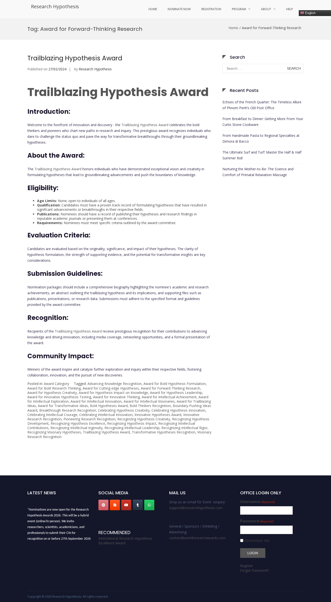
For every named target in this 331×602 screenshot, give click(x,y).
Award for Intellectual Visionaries (149, 401)
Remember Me (256, 540)
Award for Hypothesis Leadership (176, 392)
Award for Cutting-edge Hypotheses (111, 388)
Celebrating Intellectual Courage (52, 414)
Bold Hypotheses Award (109, 405)
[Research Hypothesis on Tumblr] (138, 505)
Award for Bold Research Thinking (54, 388)
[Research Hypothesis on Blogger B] (115, 505)
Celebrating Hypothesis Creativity (124, 410)
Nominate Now (179, 9)
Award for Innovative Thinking (116, 397)
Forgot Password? (254, 570)
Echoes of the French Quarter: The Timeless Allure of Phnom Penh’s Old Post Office (261, 105)
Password (257, 521)
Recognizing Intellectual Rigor (184, 427)
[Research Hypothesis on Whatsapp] (149, 505)
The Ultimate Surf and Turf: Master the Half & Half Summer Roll (261, 155)
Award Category (56, 383)
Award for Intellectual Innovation (96, 401)
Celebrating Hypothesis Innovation (178, 410)
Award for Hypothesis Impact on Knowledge (113, 392)
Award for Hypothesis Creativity (52, 392)
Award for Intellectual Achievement (169, 397)
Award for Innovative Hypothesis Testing (59, 397)
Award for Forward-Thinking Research (170, 388)
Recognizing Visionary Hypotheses (54, 432)
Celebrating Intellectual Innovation (106, 414)
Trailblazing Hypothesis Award (74, 58)
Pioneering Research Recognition (89, 419)
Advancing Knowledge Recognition (114, 383)
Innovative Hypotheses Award (157, 414)
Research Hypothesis (55, 6)
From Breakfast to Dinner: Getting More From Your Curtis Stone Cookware (262, 121)
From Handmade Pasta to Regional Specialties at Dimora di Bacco (260, 138)
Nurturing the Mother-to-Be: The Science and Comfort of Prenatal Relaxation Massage (257, 172)
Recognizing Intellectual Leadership (131, 427)
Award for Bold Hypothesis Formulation (174, 383)
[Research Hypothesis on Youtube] (126, 505)
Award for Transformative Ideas (63, 405)
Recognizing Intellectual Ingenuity (76, 427)
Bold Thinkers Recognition (150, 405)
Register (246, 565)
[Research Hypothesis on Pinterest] (103, 505)
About (266, 9)
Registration (211, 9)
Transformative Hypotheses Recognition (163, 432)
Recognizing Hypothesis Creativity (143, 419)
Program (239, 9)
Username (257, 501)
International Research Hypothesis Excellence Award (125, 540)
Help (289, 9)
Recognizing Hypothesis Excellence (78, 423)
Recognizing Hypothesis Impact (131, 423)
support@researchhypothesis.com (196, 507)
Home (153, 9)
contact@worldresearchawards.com (197, 538)
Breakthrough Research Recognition (67, 410)
